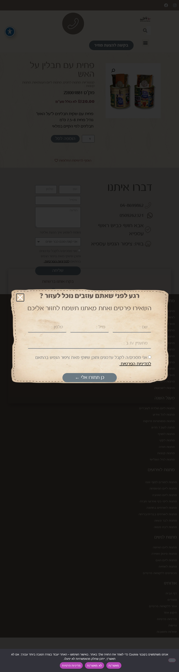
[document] (89, 336)
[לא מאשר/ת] (172, 660)
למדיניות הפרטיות (135, 364)
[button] (20, 297)
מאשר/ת (113, 665)
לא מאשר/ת (94, 665)
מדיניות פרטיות (71, 665)
